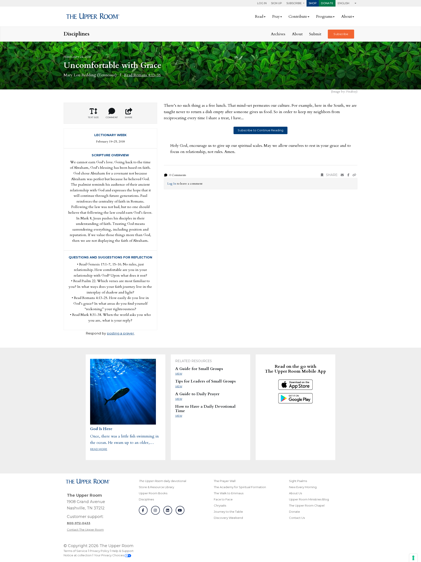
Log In (262, 3)
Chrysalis (220, 505)
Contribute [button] (298, 16)
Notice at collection (78, 555)
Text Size (93, 117)
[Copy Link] (354, 175)
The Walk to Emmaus (228, 493)
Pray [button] (276, 16)
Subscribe (341, 34)
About (297, 34)
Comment (112, 117)
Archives (278, 34)
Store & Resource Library (156, 487)
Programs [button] (324, 16)
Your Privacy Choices (109, 555)
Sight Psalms (298, 481)
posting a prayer (120, 333)
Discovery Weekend (228, 517)
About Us (295, 493)
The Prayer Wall (224, 481)
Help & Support (123, 551)
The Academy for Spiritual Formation (240, 487)
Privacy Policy (99, 551)
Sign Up (276, 3)
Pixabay (351, 91)
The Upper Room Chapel (307, 505)
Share (128, 117)
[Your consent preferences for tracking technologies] (413, 558)
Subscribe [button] (294, 3)
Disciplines (146, 499)
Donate (327, 3)
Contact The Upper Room (85, 529)
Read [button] (259, 16)
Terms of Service (75, 551)
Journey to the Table (228, 511)
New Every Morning (303, 487)
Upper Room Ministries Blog (309, 499)
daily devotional (162, 481)
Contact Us (297, 517)
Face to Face (223, 499)
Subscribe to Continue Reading (260, 130)
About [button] (346, 16)
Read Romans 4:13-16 (142, 75)
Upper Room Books (153, 493)
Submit (315, 34)
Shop (313, 3)
